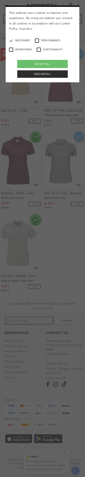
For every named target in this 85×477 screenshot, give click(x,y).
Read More (25, 28)
